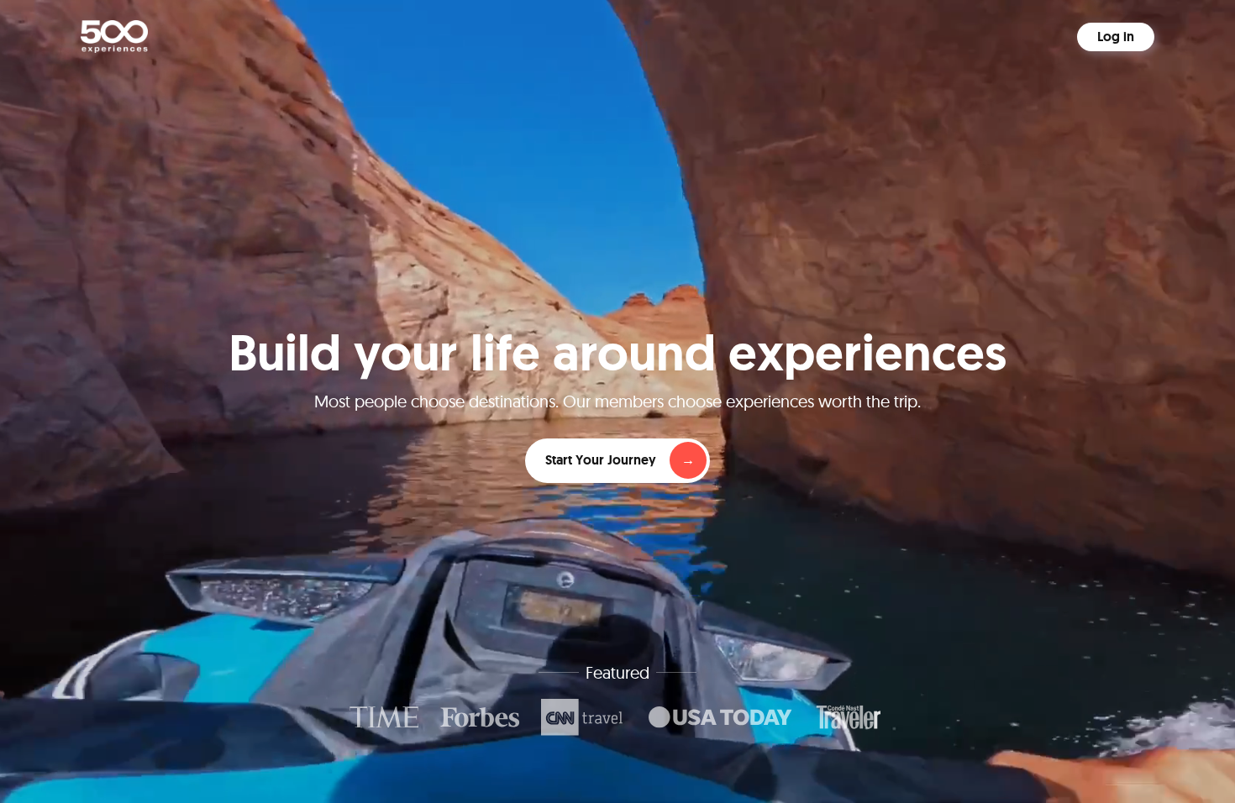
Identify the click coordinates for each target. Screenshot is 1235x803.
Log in (1115, 36)
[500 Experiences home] (114, 36)
